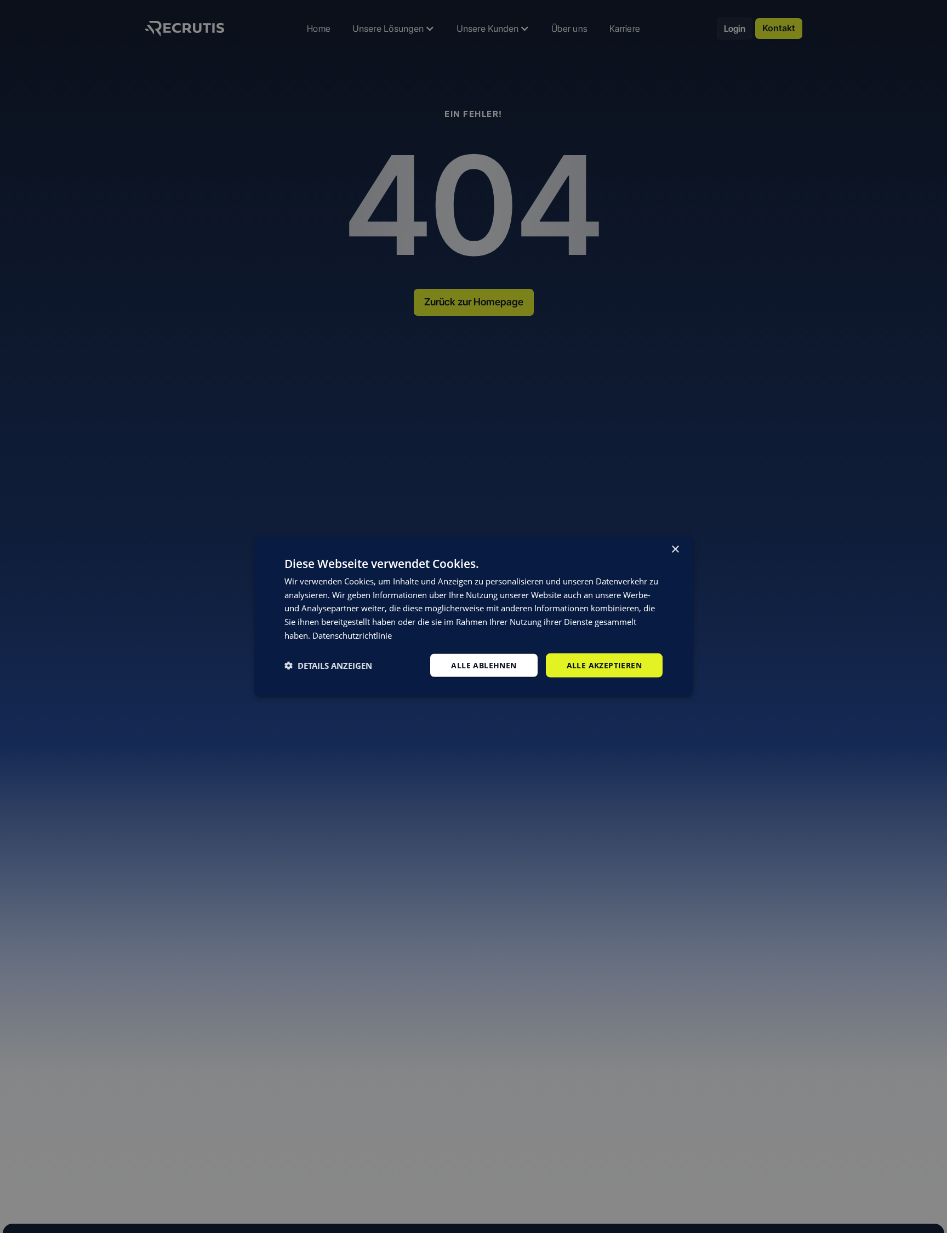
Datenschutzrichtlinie (352, 634)
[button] (328, 666)
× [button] (675, 549)
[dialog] (473, 616)
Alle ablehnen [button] (483, 665)
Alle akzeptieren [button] (604, 665)
